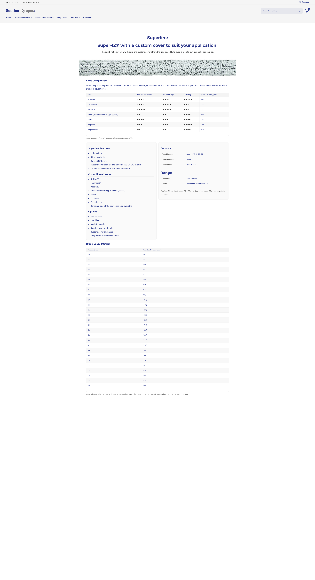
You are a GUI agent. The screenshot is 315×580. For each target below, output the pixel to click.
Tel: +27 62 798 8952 (13, 2)
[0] (306, 11)
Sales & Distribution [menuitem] (43, 17)
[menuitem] (13, 2)
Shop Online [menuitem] (62, 17)
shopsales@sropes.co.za (31, 2)
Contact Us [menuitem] (88, 17)
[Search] (300, 11)
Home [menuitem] (8, 17)
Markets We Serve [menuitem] (22, 17)
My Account (304, 2)
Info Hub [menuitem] (74, 17)
